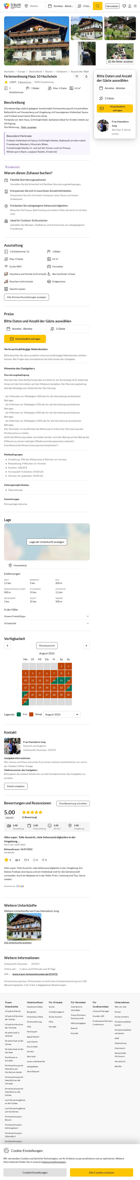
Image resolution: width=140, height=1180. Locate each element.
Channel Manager (101, 1011)
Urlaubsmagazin (56, 1012)
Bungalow (31, 1012)
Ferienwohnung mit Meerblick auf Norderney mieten (14, 1068)
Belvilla (118, 1066)
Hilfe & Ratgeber (78, 1023)
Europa (21, 71)
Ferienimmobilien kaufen (123, 1023)
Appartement (33, 1036)
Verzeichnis (120, 1061)
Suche (51, 1006)
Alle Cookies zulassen (101, 1172)
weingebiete (32, 1066)
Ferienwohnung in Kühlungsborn (13, 1126)
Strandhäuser (33, 1071)
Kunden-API (98, 1016)
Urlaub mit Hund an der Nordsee (14, 1026)
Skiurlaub (31, 1056)
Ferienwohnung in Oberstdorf (13, 1135)
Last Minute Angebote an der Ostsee (15, 1102)
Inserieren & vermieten (76, 1008)
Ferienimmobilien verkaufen (123, 1031)
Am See (30, 1051)
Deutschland (35, 71)
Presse (118, 1012)
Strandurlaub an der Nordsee (14, 1051)
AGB (117, 1038)
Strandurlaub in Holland (12, 1034)
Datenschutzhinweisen (54, 1161)
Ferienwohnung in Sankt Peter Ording (14, 1143)
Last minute (32, 1041)
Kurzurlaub (32, 1046)
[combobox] (45, 714)
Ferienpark (32, 1031)
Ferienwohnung (34, 1021)
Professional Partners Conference (103, 1023)
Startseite (9, 71)
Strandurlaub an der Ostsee (14, 1042)
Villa (29, 1026)
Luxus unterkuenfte (36, 1061)
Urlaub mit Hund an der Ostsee (14, 1018)
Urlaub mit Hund (12, 1011)
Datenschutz (121, 1043)
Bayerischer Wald (80, 71)
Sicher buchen (55, 1016)
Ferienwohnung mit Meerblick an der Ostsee (14, 1091)
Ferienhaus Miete (35, 1016)
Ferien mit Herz (122, 1016)
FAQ (51, 1021)
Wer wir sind (120, 1006)
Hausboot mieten (35, 1006)
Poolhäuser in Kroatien (11, 1059)
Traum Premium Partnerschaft (78, 1017)
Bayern (49, 71)
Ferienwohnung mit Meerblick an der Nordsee (14, 1080)
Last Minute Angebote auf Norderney (15, 1110)
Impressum (120, 1048)
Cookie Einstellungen (35, 1172)
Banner (74, 1028)
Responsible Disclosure (120, 1055)
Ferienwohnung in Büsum (13, 1118)
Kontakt (52, 1026)
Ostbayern (62, 71)
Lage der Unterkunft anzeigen (47, 541)
